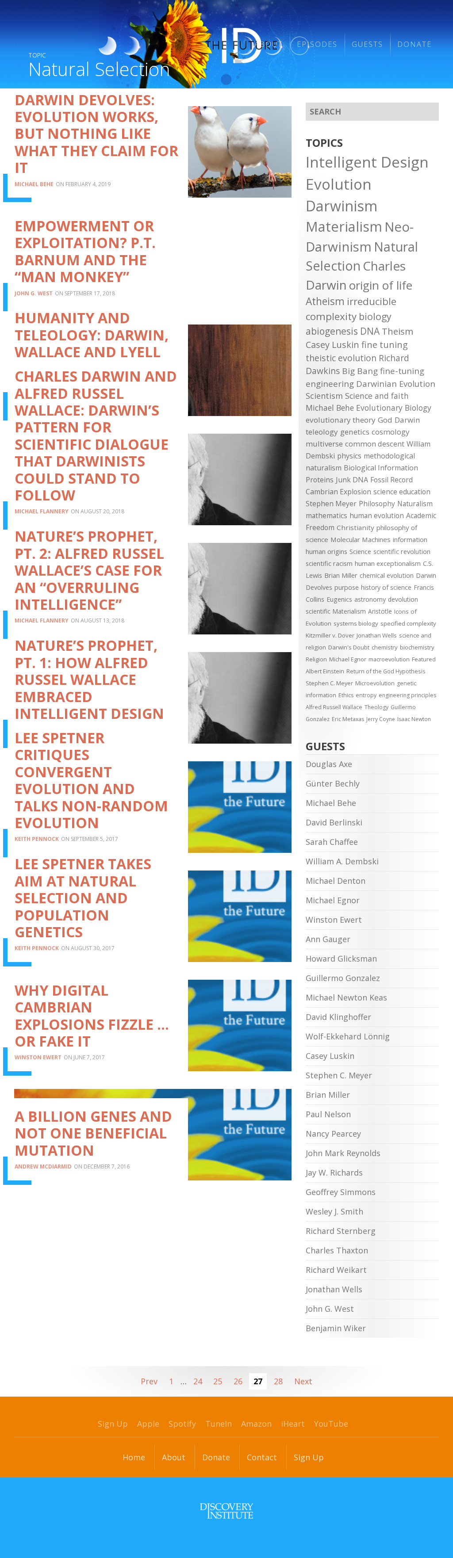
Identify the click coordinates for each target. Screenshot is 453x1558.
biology (375, 316)
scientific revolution (401, 551)
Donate (414, 44)
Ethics (345, 695)
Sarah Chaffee (332, 841)
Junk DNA (352, 480)
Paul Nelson (328, 1114)
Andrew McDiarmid (43, 1166)
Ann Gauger (328, 939)
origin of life (380, 285)
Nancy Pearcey (333, 1133)
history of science (386, 587)
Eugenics (339, 599)
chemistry (385, 647)
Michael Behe (34, 184)
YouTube (331, 1423)
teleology (322, 432)
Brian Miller (340, 575)
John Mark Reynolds (343, 1153)
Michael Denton (335, 880)
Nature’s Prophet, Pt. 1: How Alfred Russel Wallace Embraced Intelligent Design (89, 679)
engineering (330, 383)
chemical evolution (387, 575)
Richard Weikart (336, 1269)
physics (349, 456)
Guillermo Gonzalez (343, 978)
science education (401, 491)
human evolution (376, 515)
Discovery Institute (226, 1511)
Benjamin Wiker (336, 1328)
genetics (354, 432)
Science (360, 551)
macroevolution (389, 659)
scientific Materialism (336, 611)
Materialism (344, 226)
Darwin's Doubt (348, 647)
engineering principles (407, 695)
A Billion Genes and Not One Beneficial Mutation (93, 1133)
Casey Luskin (332, 345)
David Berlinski (334, 822)
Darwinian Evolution (395, 383)
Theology (376, 707)
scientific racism (329, 563)
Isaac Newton (414, 719)
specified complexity (408, 623)
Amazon (256, 1423)
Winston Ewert (38, 1057)
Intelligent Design (367, 162)
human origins (326, 551)
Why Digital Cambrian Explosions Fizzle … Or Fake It (92, 1015)
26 (238, 1381)
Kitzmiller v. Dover (330, 635)
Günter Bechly (333, 783)
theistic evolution (341, 358)
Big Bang (360, 371)
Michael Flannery (42, 511)
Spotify (182, 1423)
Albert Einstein (325, 671)
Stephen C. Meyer (329, 683)
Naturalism (415, 503)
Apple (148, 1423)
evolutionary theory (341, 420)
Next (303, 1381)
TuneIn (218, 1423)
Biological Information (381, 468)
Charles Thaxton (337, 1250)
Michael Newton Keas (346, 997)
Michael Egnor (347, 659)
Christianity (355, 527)
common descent (374, 444)
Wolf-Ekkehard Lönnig (348, 1036)
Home (134, 1457)
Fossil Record (391, 480)
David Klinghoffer (338, 1017)
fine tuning (384, 345)
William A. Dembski (342, 861)
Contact (262, 1457)
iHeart (293, 1423)
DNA (370, 331)
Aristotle (380, 611)
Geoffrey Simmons (341, 1192)
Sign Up (113, 1423)
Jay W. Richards (334, 1172)
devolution (403, 599)
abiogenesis (332, 331)
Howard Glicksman (341, 958)
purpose (346, 587)
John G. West (34, 293)
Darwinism (341, 205)
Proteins (320, 480)
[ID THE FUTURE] (190, 44)
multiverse (324, 444)
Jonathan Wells (377, 635)
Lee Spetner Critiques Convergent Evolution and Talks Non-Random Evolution (91, 780)
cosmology (391, 432)
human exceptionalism (388, 563)
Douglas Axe (329, 764)
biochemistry (417, 647)
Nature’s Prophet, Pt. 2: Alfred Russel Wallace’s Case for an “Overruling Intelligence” (89, 570)
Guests (367, 44)
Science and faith (377, 395)
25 (217, 1381)
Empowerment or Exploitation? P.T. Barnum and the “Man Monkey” (85, 251)
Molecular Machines (360, 539)
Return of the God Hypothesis (386, 671)
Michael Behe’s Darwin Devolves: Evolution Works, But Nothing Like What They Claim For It (96, 125)
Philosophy (377, 503)
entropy (366, 695)
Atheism (325, 301)
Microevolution (375, 683)
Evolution (339, 184)
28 (278, 1381)
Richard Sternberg (341, 1231)
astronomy (370, 599)
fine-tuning (402, 370)
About (173, 1457)
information (410, 539)
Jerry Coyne (380, 719)
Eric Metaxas (348, 719)
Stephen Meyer (331, 503)
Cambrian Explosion (338, 491)
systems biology (356, 623)
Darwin (407, 420)
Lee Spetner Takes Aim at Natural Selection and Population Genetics (83, 897)
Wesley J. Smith (334, 1211)
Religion (316, 659)
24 (197, 1381)
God (385, 420)
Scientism (324, 395)
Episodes (317, 44)
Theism (397, 331)
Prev (149, 1381)
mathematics (326, 515)
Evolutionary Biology (393, 407)
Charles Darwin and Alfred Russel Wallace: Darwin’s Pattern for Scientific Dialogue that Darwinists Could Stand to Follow (96, 435)
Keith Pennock (37, 839)
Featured (424, 659)
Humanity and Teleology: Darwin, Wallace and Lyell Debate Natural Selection (92, 351)
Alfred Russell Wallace (334, 707)
